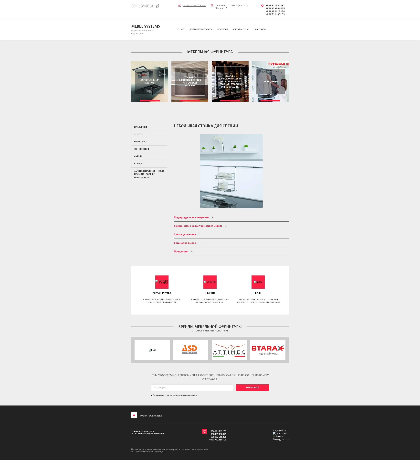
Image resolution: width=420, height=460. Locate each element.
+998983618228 (275, 11)
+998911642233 (275, 5)
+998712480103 (275, 14)
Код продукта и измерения (192, 217)
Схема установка (185, 234)
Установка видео (185, 242)
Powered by (279, 430)
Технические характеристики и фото (198, 225)
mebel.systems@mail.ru (194, 5)
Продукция (181, 251)
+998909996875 (275, 8)
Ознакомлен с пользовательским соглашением (175, 395)
